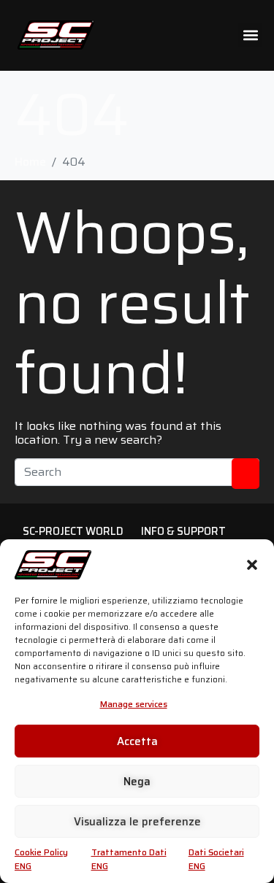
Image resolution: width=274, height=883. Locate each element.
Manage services (133, 704)
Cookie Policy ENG (41, 858)
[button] (252, 565)
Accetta (137, 741)
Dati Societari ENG (216, 858)
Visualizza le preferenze (137, 821)
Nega (137, 781)
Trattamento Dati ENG (129, 858)
